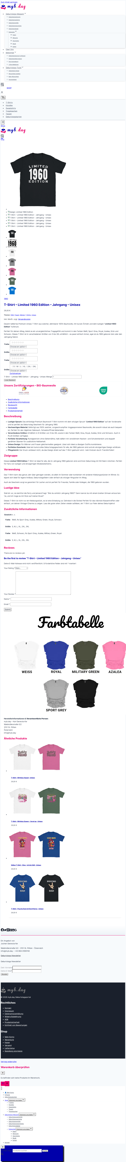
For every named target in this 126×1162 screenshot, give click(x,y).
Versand (8, 1045)
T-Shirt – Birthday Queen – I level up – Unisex (27, 821)
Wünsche (15, 38)
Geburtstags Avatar (14, 71)
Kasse (7, 1042)
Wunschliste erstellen (14, 73)
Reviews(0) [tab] (12, 405)
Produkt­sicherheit (12, 1022)
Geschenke (16, 41)
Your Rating (9, 568)
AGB (6, 1019)
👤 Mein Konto (9, 1092)
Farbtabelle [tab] (12, 408)
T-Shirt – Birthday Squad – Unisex (23, 778)
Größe (6, 352)
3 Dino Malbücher (14, 64)
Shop (3, 126)
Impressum (9, 1011)
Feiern (14, 35)
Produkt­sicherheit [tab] (15, 411)
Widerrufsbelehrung (13, 1017)
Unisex (34, 315)
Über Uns (10, 49)
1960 (6, 299)
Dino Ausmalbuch (13, 61)
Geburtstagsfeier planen (15, 58)
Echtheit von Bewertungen (16, 1025)
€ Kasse (7, 1095)
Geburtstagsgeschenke (15, 26)
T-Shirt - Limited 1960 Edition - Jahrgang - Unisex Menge (28, 377)
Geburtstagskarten (14, 117)
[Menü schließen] (1, 1088)
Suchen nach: (6, 1151)
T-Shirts (9, 102)
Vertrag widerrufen (9, 1062)
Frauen (17, 315)
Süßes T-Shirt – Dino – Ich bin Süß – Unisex (26, 865)
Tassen (9, 114)
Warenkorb (9, 1040)
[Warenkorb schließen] (3, 1073)
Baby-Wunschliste (14, 76)
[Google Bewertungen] (15, 931)
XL (24, 366)
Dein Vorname (7, 968)
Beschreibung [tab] (13, 399)
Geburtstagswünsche (14, 17)
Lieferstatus (10, 1048)
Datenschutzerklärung (14, 1014)
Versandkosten (24, 319)
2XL (29, 366)
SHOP (9, 88)
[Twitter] (5, 931)
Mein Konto (9, 1037)
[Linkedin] (13, 931)
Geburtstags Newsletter (11, 956)
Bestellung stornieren (13, 1051)
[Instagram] (8, 931)
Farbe (6, 344)
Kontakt (8, 1008)
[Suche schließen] (3, 1147)
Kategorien (12, 1129)
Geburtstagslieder (13, 28)
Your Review (10, 594)
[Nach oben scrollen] (3, 1084)
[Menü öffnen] (2, 122)
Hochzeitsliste (13, 79)
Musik (14, 43)
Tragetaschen (11, 111)
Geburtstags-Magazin (12, 1115)
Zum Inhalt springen (9, 2)
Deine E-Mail (6, 971)
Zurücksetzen (15, 373)
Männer (22, 315)
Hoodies (9, 105)
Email (7, 604)
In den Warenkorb (10, 380)
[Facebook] (2, 931)
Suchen (45, 1151)
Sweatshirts (11, 108)
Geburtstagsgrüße (14, 23)
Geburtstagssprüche (14, 20)
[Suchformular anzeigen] (2, 84)
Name (7, 599)
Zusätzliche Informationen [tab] (19, 402)
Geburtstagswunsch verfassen (17, 56)
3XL (34, 366)
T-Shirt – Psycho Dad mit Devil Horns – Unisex (27, 909)
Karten (14, 46)
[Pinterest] (11, 931)
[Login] (63, 92)
